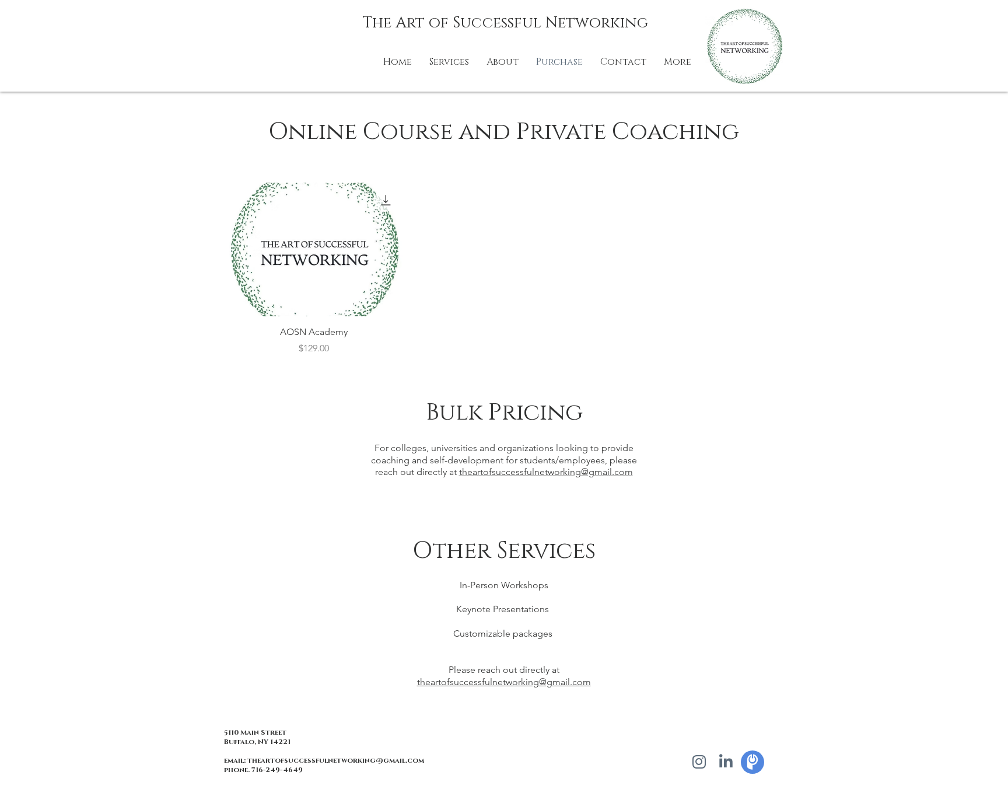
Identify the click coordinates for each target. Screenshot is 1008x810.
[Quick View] (314, 249)
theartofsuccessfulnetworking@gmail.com (546, 471)
